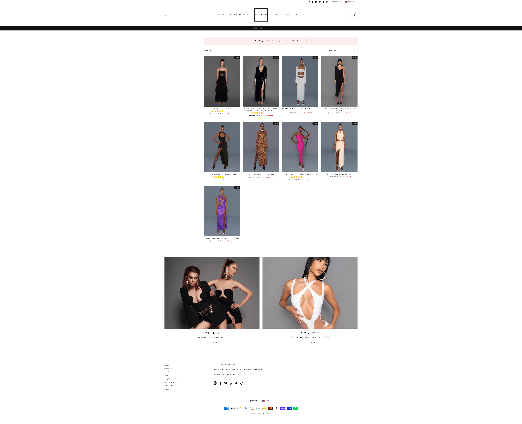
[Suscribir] (252, 374)
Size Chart (167, 372)
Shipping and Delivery (171, 379)
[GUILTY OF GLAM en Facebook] (220, 383)
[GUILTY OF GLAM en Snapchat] (236, 383)
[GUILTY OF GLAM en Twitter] (225, 383)
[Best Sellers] (212, 293)
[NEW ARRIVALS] (310, 293)
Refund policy (169, 386)
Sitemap (167, 389)
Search (166, 365)
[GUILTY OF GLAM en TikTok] (241, 383)
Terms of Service (169, 382)
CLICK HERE (212, 343)
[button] (218, 111)
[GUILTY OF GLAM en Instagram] (215, 383)
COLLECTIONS (281, 14)
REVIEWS (298, 14)
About (166, 375)
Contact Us (168, 368)
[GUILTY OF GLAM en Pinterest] (231, 383)
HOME (221, 14)
